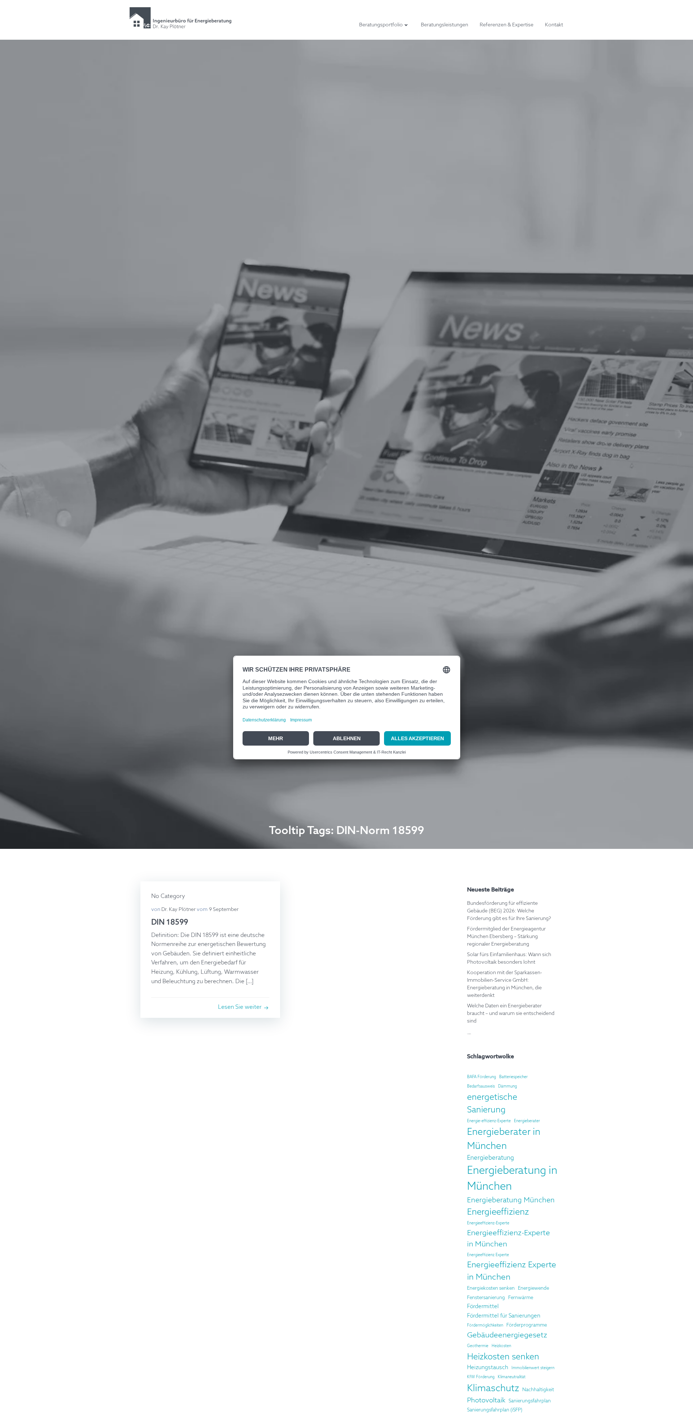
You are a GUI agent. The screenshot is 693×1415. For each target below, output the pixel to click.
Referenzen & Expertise (506, 24)
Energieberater (527, 1121)
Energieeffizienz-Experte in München (508, 1238)
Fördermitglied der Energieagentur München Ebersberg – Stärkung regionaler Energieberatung (506, 936)
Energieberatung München (511, 1200)
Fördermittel (483, 1306)
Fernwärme (520, 1297)
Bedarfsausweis (481, 1086)
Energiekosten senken (491, 1288)
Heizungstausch (487, 1367)
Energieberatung (490, 1158)
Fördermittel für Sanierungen (503, 1316)
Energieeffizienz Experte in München (511, 1271)
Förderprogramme (526, 1325)
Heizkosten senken (503, 1357)
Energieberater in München (503, 1139)
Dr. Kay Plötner (178, 909)
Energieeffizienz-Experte (488, 1223)
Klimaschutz (493, 1388)
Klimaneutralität (512, 1377)
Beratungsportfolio (381, 24)
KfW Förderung (480, 1377)
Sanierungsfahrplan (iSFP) (494, 1410)
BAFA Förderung (481, 1077)
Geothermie (477, 1346)
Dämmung (507, 1086)
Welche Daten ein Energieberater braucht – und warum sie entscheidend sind (510, 1013)
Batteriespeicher (513, 1077)
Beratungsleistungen (444, 24)
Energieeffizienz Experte (488, 1255)
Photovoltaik (486, 1400)
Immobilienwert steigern (532, 1368)
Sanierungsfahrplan (530, 1401)
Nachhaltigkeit (538, 1390)
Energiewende (533, 1288)
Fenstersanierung (486, 1297)
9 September (224, 909)
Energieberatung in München (512, 1179)
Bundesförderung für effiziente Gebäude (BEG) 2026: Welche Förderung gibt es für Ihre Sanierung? (509, 911)
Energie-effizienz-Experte (489, 1121)
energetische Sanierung (492, 1103)
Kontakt (554, 24)
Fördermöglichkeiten (485, 1325)
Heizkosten (501, 1346)
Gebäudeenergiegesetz (507, 1335)
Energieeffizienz (498, 1212)
